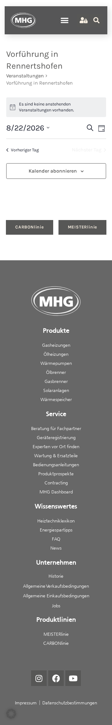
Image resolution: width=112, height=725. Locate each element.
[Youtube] (73, 678)
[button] (64, 20)
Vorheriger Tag (25, 150)
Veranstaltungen (25, 76)
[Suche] (96, 20)
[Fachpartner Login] (83, 20)
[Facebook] (56, 678)
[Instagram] (39, 678)
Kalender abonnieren (53, 171)
